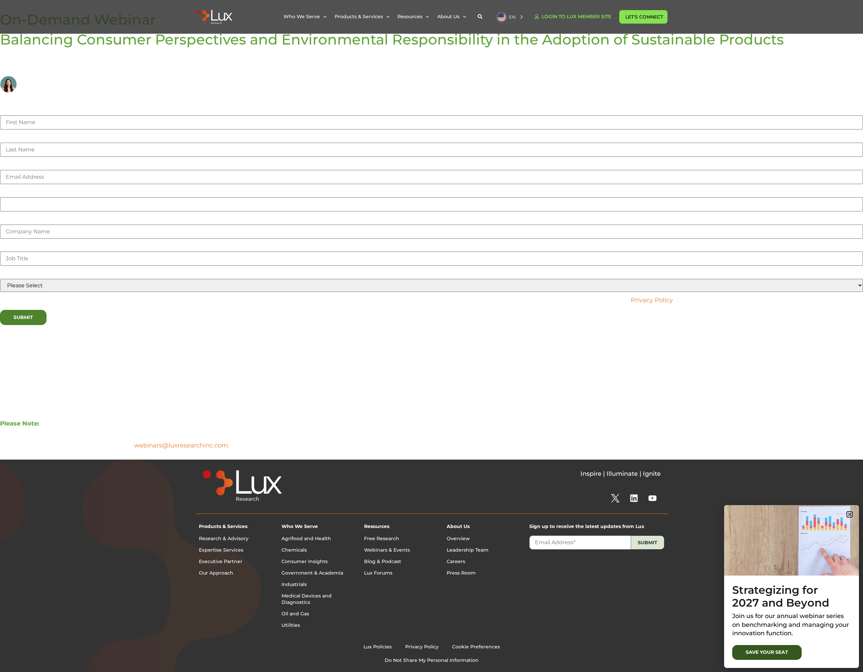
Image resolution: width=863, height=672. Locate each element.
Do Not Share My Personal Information (432, 660)
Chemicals (294, 550)
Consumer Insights (304, 561)
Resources (376, 526)
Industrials (294, 584)
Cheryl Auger (39, 80)
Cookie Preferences (476, 647)
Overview (458, 538)
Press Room (461, 573)
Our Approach (216, 573)
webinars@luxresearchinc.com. (181, 445)
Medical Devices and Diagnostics (306, 599)
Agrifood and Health (306, 538)
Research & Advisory (223, 538)
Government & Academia (312, 573)
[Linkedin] (633, 498)
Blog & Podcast (382, 561)
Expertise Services (221, 550)
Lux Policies (377, 647)
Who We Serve (299, 526)
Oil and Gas (295, 614)
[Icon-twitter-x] (615, 498)
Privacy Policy (652, 300)
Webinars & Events (387, 550)
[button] (849, 514)
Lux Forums (378, 573)
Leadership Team (467, 550)
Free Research (381, 538)
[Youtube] (652, 498)
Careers (456, 561)
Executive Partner (220, 561)
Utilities (290, 625)
